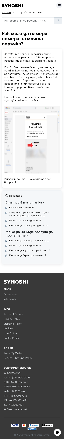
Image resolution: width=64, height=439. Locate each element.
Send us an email (17, 409)
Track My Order (13, 353)
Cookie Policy (11, 338)
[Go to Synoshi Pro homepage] (12, 5)
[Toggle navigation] (59, 5)
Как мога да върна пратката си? (27, 255)
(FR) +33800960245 (15, 395)
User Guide (10, 333)
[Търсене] (58, 20)
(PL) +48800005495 (15, 400)
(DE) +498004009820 (17, 386)
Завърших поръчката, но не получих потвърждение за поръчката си (29, 214)
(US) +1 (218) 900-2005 (17, 377)
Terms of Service (13, 314)
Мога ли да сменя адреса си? (25, 220)
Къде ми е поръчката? (21, 207)
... (17, 12)
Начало (6, 12)
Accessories (10, 294)
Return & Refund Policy (18, 358)
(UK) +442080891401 (16, 382)
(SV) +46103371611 (14, 404)
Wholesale (10, 299)
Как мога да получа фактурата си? (29, 225)
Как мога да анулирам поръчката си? (29, 250)
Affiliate (8, 328)
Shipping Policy (13, 323)
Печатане (15, 195)
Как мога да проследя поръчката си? (29, 240)
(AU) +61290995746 (15, 391)
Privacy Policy (12, 319)
